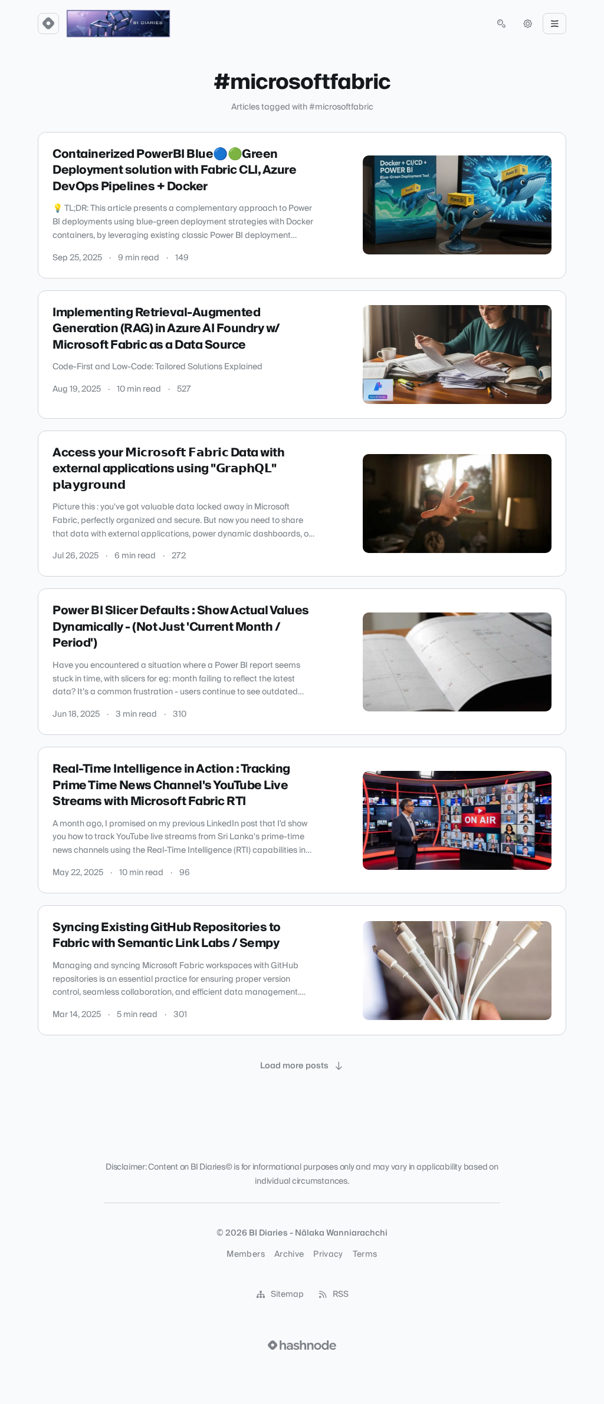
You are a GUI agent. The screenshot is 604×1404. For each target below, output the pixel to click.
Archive (289, 1254)
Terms (365, 1254)
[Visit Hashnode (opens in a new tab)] (302, 1345)
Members (245, 1254)
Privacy (328, 1254)
